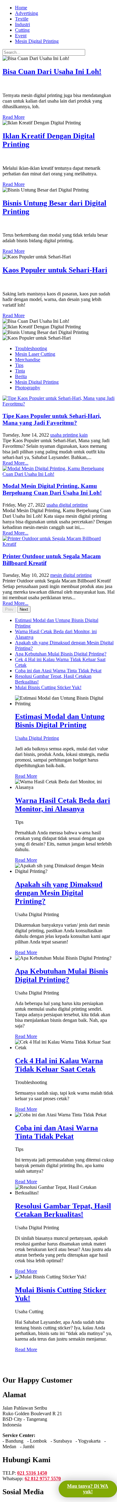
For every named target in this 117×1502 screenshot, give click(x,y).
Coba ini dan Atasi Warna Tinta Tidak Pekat (56, 1132)
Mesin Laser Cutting (35, 354)
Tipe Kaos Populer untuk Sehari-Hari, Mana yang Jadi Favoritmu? (51, 419)
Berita (21, 376)
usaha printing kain (69, 435)
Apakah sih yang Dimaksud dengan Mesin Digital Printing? (58, 892)
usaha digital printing (67, 505)
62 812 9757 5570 (43, 1478)
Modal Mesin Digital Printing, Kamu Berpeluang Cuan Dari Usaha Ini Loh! (52, 489)
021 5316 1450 (32, 1473)
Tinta (20, 370)
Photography (27, 387)
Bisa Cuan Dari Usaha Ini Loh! (51, 71)
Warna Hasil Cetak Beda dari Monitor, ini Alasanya (62, 804)
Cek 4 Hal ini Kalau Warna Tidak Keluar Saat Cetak (59, 1065)
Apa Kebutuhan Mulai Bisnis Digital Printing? (61, 975)
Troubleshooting (31, 348)
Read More (13, 117)
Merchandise (27, 359)
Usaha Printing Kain (22, 283)
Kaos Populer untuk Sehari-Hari (54, 270)
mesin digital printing (71, 575)
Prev (9, 609)
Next (24, 609)
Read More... (15, 463)
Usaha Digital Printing (24, 84)
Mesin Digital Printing (37, 382)
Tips (19, 365)
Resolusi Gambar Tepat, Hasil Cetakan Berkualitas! (63, 1210)
